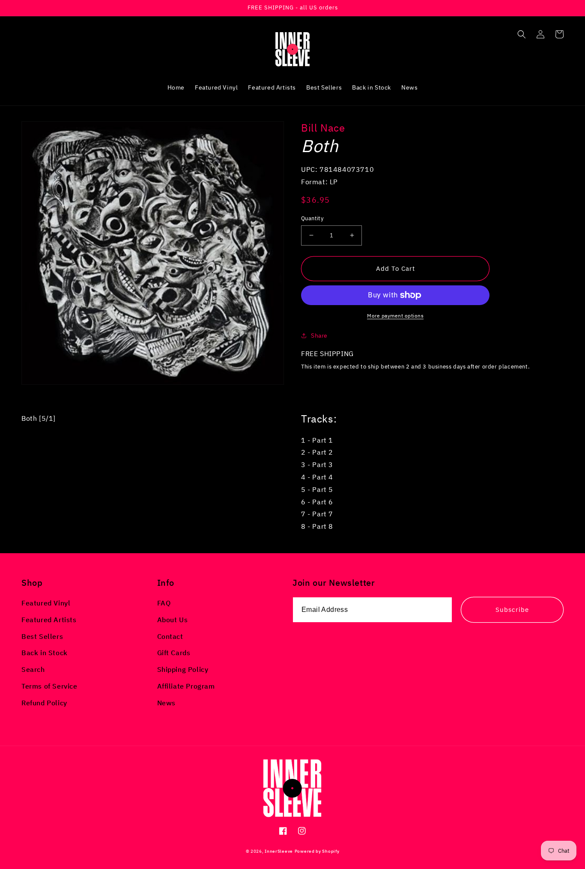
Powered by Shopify (317, 851)
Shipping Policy (183, 669)
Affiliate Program (186, 686)
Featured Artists (49, 619)
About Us (172, 619)
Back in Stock (44, 652)
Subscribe (512, 609)
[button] (521, 34)
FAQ (164, 603)
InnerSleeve (279, 851)
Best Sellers (42, 636)
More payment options (395, 315)
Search (33, 669)
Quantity (312, 218)
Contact (170, 636)
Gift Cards (174, 652)
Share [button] (319, 335)
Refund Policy (44, 702)
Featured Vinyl (45, 603)
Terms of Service (49, 686)
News (166, 702)
